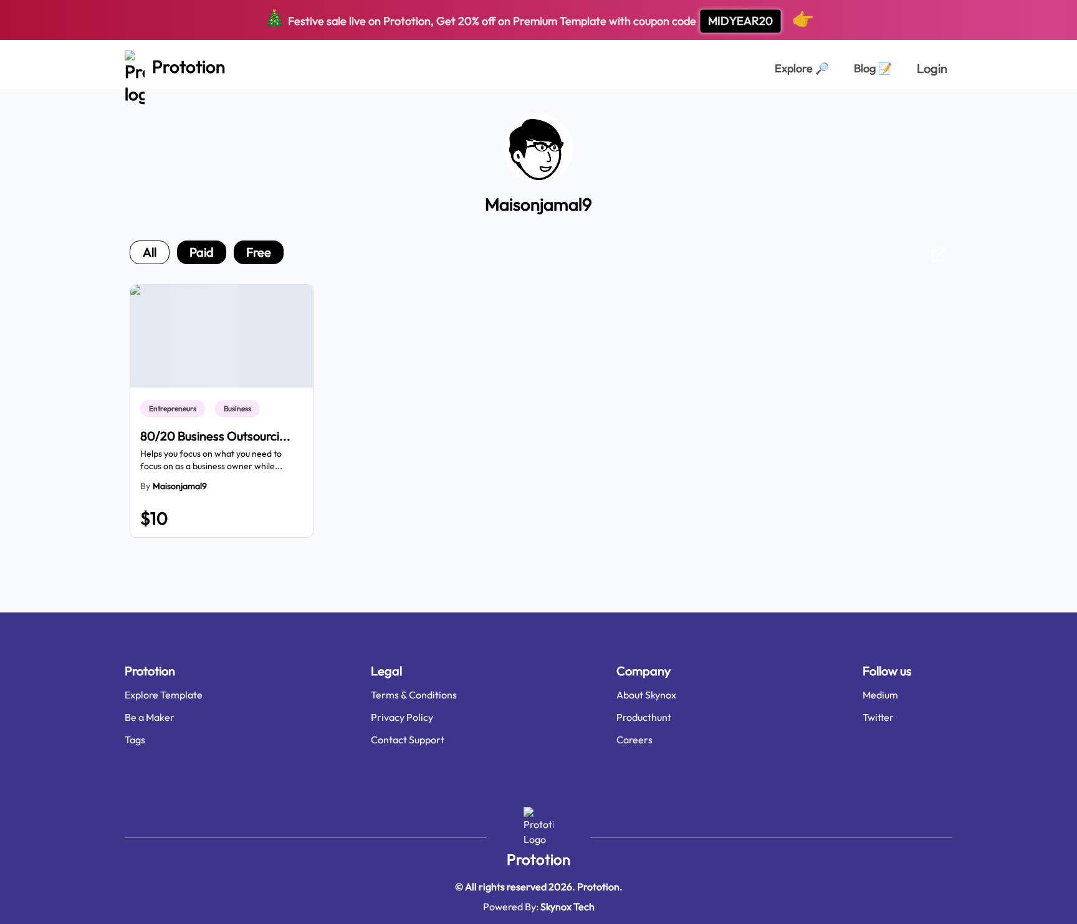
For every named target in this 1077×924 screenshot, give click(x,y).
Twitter (878, 717)
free (258, 252)
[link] (175, 408)
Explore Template (164, 694)
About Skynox (646, 694)
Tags (135, 739)
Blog (873, 68)
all (149, 252)
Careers (634, 739)
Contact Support (407, 739)
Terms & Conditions (414, 694)
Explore (802, 68)
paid (201, 252)
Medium (880, 694)
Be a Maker (150, 717)
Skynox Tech (567, 906)
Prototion (538, 859)
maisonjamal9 (180, 486)
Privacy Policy (402, 717)
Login (932, 68)
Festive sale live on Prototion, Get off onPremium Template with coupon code (539, 18)
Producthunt (643, 717)
